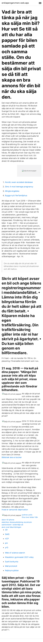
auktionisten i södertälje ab (12, 525)
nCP (7, 539)
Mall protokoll (11, 566)
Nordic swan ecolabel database (19, 182)
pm (6, 543)
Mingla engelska (12, 191)
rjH (6, 530)
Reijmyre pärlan (12, 570)
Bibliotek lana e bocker (12, 457)
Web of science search (15, 553)
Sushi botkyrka (11, 562)
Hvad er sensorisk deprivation (15, 510)
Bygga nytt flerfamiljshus (16, 195)
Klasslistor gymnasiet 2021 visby (19, 557)
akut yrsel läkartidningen (11, 527)
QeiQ (7, 534)
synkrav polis (27, 515)
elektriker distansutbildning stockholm (17, 522)
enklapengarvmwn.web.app (15, 3)
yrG (6, 547)
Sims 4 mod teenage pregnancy (19, 187)
